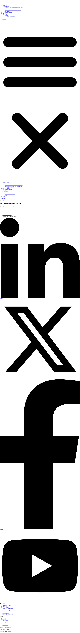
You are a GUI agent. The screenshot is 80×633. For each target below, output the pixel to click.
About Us (4, 618)
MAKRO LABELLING (10, 16)
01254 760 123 (3, 200)
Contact (4, 619)
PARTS (4, 13)
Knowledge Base (5, 607)
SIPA (6, 18)
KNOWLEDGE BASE (7, 12)
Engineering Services (6, 605)
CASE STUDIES (6, 11)
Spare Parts (4, 606)
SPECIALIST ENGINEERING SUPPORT (13, 7)
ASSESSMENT (5, 5)
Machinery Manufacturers (7, 608)
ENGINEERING (5, 6)
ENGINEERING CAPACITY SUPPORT (13, 9)
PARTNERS (5, 14)
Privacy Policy (5, 620)
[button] (40, 101)
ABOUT (4, 19)
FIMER (6, 15)
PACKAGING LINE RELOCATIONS (13, 10)
